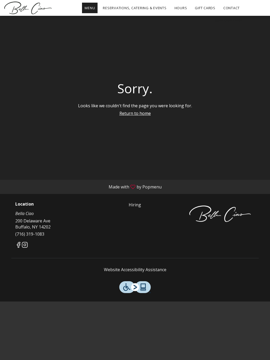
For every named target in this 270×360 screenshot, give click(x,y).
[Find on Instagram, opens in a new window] (25, 245)
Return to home (135, 113)
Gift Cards (205, 8)
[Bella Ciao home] (28, 7)
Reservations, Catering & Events (134, 8)
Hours (181, 8)
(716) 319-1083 (29, 234)
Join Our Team (229, 20)
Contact (231, 8)
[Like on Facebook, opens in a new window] (18, 245)
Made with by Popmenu (83, 186)
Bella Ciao (220, 214)
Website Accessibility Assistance (135, 270)
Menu (90, 8)
